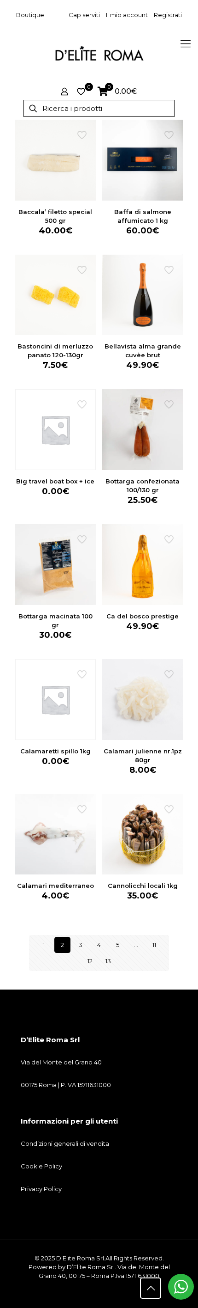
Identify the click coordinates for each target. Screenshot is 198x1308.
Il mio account (127, 14)
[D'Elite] (99, 53)
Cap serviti (84, 14)
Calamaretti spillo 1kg (55, 751)
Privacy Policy (41, 1188)
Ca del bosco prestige (142, 616)
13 (108, 961)
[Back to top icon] (150, 1288)
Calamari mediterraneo (55, 885)
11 (154, 944)
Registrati (168, 14)
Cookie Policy (41, 1166)
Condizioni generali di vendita (65, 1143)
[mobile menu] (185, 44)
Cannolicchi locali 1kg (143, 885)
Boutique (30, 14)
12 (90, 961)
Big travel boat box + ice (55, 481)
